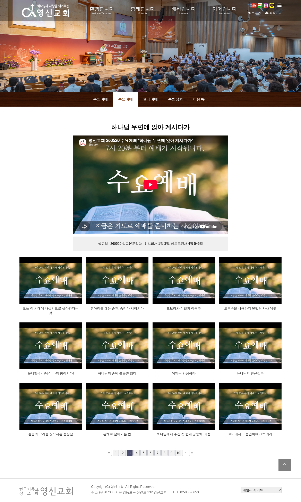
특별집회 (175, 99)
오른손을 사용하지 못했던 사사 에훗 (250, 308)
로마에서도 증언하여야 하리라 (250, 434)
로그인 (256, 13)
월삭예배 (150, 99)
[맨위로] (284, 465)
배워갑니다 (183, 10)
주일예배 (100, 99)
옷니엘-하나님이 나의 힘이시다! (51, 373)
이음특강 (200, 99)
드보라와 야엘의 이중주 (183, 308)
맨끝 (192, 453)
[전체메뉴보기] (279, 5)
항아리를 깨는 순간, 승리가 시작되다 (117, 308)
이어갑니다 (224, 10)
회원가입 (275, 13)
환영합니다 (101, 10)
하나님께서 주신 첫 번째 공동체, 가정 (184, 434)
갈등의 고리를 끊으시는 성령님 (50, 434)
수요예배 (125, 99)
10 (178, 453)
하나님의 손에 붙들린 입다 (117, 373)
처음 (109, 453)
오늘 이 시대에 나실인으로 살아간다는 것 (50, 310)
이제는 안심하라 (184, 373)
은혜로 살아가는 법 (117, 434)
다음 (185, 453)
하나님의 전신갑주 (250, 373)
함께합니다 (142, 10)
